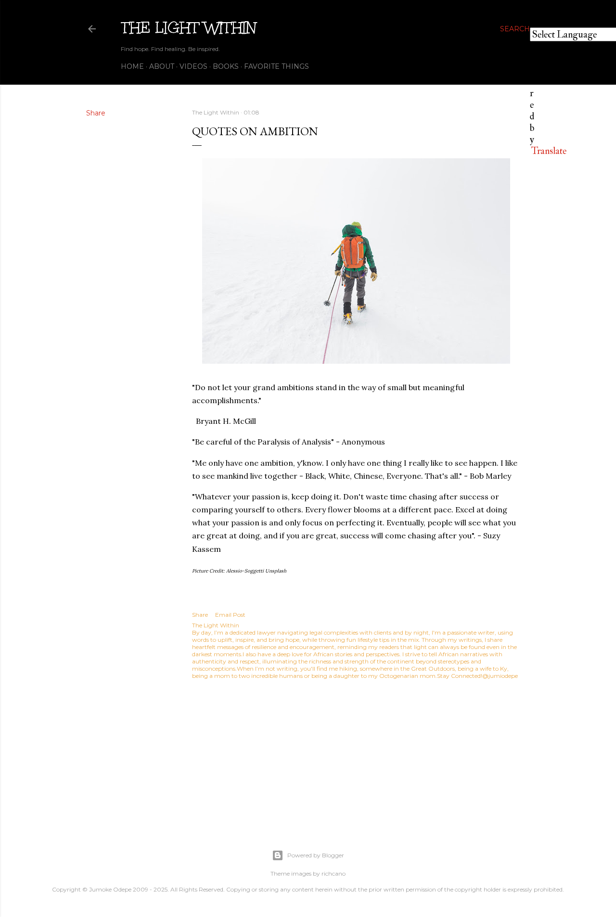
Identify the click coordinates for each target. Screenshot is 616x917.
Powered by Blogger (315, 855)
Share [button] (95, 113)
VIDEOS (193, 66)
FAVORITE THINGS (276, 66)
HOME (132, 66)
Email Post (230, 614)
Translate (548, 151)
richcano (333, 873)
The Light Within (189, 27)
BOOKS (226, 66)
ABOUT (161, 66)
